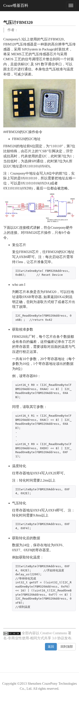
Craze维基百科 (15, 5)
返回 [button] (51, 646)
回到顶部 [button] (67, 646)
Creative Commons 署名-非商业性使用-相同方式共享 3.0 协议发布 (37, 635)
